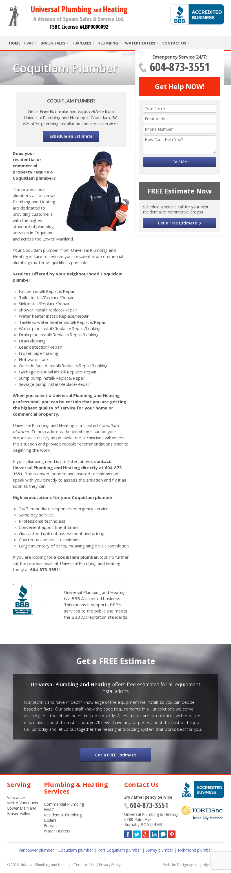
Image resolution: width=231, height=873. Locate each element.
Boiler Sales (53, 43)
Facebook (128, 833)
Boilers (50, 820)
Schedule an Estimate (71, 136)
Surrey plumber (159, 850)
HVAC (29, 43)
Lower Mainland (21, 808)
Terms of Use (84, 864)
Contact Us (174, 43)
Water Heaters (140, 43)
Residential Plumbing (63, 815)
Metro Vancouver (23, 802)
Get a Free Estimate (177, 223)
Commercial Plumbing (64, 804)
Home (14, 43)
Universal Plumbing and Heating (44, 864)
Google (145, 833)
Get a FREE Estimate (115, 755)
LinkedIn (154, 833)
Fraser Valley (18, 813)
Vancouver (16, 797)
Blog (163, 833)
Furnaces (81, 43)
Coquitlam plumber (75, 850)
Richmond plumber (195, 850)
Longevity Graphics (209, 864)
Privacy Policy (110, 864)
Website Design (175, 864)
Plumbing (108, 43)
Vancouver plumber (36, 850)
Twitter (137, 833)
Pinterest (172, 833)
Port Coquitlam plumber (119, 850)
